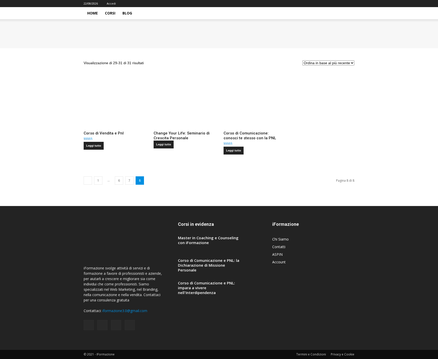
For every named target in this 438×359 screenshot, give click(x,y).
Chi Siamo (280, 239)
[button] (348, 13)
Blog (127, 13)
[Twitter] (350, 3)
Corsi (110, 13)
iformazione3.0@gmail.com (124, 310)
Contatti (278, 246)
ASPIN (277, 254)
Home (92, 13)
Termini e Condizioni (311, 354)
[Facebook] (325, 3)
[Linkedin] (342, 3)
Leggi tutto (93, 145)
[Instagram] (334, 3)
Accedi (111, 3)
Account (279, 262)
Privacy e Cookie (342, 354)
